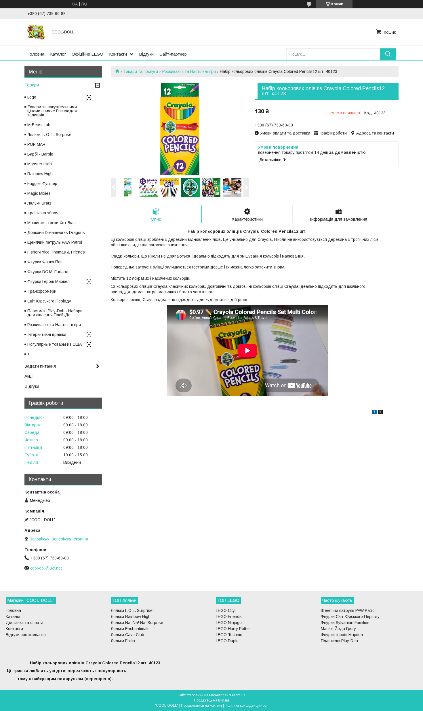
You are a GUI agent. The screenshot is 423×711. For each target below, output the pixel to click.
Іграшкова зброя (42, 213)
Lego (31, 97)
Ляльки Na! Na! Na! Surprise (137, 622)
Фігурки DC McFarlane (47, 271)
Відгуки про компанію (26, 634)
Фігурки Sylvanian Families (345, 622)
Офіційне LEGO (87, 54)
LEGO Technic (229, 634)
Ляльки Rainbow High (130, 616)
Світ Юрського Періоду (49, 301)
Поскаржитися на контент (201, 706)
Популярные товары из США (54, 344)
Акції (29, 376)
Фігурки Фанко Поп (44, 262)
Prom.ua (238, 695)
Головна (35, 54)
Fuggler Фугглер (42, 183)
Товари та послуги (140, 71)
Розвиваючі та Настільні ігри (189, 71)
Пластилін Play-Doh (339, 640)
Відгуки (146, 54)
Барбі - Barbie (40, 154)
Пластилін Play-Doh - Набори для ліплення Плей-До (55, 313)
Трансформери (41, 291)
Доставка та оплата (24, 622)
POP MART (37, 144)
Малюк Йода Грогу (338, 628)
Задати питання (40, 366)
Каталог (58, 54)
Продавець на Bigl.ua (211, 700)
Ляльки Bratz (39, 203)
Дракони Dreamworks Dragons (56, 232)
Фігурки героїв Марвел (342, 634)
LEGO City (225, 610)
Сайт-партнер (173, 54)
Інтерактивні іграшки (46, 334)
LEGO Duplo (227, 640)
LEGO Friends (229, 616)
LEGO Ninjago (229, 622)
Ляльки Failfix (123, 640)
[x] (380, 413)
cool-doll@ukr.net (46, 568)
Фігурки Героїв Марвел (48, 281)
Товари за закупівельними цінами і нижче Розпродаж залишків (52, 111)
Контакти (118, 54)
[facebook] (374, 413)
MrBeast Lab (38, 124)
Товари (31, 84)
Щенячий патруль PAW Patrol (54, 242)
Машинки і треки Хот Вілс (51, 222)
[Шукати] (388, 54)
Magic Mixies (39, 193)
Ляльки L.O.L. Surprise (132, 610)
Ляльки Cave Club (127, 634)
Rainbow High (40, 173)
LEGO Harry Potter (233, 628)
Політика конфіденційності (246, 706)
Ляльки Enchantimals (130, 628)
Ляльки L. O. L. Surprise (49, 134)
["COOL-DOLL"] (36, 32)
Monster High (39, 164)
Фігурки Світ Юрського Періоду (350, 616)
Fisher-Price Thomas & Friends (56, 252)
